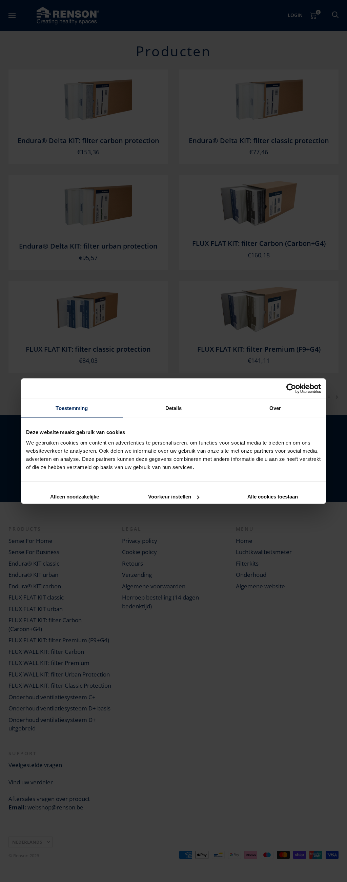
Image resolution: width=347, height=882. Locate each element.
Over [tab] (275, 408)
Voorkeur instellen (169, 496)
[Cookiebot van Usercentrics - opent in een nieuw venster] (291, 388)
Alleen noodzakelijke (74, 496)
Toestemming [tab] (72, 408)
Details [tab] (173, 408)
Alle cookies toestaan (272, 496)
